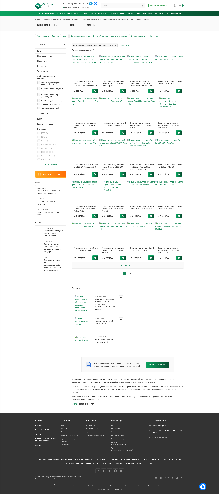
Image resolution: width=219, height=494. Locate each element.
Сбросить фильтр (124, 45)
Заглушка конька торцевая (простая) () (52, 96)
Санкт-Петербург (79, 7)
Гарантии (152, 13)
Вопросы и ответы (117, 435)
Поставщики (115, 428)
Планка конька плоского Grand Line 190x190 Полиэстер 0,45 (86, 166)
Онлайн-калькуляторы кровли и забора (45, 440)
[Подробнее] (121, 297)
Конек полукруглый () (50, 104)
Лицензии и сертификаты (69, 435)
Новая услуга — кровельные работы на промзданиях (48, 192)
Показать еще (127, 265)
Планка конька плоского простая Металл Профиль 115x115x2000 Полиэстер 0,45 (141, 83)
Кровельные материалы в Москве (47, 479)
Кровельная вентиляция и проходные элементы (60, 460)
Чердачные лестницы (120, 460)
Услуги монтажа (64, 13)
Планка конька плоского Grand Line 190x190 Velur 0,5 (170, 207)
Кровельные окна (140, 460)
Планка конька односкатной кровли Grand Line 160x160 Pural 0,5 (113, 250)
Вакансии (64, 428)
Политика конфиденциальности (118, 443)
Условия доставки (92, 428)
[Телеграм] (91, 3)
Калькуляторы (80, 13)
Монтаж (75, 404)
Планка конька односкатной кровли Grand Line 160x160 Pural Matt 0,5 (168, 125)
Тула (89, 7)
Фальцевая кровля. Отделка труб (104, 341)
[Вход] (174, 5)
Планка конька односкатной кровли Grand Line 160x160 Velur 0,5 (113, 208)
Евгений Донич (117, 489)
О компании (176, 13)
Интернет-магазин (46, 13)
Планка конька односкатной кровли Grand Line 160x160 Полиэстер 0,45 (113, 83)
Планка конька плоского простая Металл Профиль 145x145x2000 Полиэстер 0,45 (85, 83)
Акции (38, 445)
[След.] (138, 273)
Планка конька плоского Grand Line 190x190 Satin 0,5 (170, 82)
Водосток (140, 463)
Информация (117, 421)
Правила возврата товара (95, 435)
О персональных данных (119, 439)
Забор (150, 463)
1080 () (44, 133)
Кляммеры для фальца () (52, 101)
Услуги (38, 434)
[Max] (95, 3)
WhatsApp (109, 470)
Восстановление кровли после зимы (49, 213)
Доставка (141, 13)
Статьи (38, 222)
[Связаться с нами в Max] (202, 486)
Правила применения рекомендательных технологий (122, 449)
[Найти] (142, 5)
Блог (113, 425)
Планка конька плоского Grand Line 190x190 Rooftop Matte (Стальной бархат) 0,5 (142, 167)
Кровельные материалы (96, 460)
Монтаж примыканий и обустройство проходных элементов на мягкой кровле (105, 304)
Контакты (163, 13)
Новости (39, 182)
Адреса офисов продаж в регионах (69, 440)
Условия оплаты (91, 425)
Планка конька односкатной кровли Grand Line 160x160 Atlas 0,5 (113, 167)
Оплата (131, 13)
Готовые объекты (98, 13)
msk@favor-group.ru (160, 426)
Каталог (39, 421)
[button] (158, 5)
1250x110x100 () (48, 145)
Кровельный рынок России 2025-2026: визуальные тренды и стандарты (52, 248)
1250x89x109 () (48, 156)
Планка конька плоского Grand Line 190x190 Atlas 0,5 (170, 166)
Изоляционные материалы (78, 463)
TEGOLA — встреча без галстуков (46, 202)
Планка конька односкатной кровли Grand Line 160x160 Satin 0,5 (85, 125)
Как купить (91, 421)
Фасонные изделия (125, 463)
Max (115, 470)
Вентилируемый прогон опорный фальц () (51, 84)
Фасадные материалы (103, 463)
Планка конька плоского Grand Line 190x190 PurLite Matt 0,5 (142, 207)
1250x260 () (46, 148)
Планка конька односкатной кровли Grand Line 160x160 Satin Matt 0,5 (168, 250)
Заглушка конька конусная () (52, 90)
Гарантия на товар (92, 432)
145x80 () (45, 160)
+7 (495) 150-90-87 (74, 3)
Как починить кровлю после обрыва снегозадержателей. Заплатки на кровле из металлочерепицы (52, 265)
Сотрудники (65, 444)
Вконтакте (97, 470)
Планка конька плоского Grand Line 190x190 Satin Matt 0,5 (86, 249)
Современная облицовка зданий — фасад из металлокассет (53, 233)
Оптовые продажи (117, 13)
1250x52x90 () (47, 152)
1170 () (44, 137)
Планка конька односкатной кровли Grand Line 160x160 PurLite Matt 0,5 (85, 208)
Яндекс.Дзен (121, 470)
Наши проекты (42, 430)
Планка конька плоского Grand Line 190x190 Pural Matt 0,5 (114, 124)
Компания (65, 421)
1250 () (44, 141)
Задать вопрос (157, 365)
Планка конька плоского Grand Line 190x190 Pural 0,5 (142, 249)
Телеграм (103, 470)
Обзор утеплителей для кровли (104, 322)
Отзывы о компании (67, 432)
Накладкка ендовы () (50, 108)
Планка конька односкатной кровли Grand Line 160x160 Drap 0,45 (140, 125)
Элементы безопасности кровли (166, 460)
